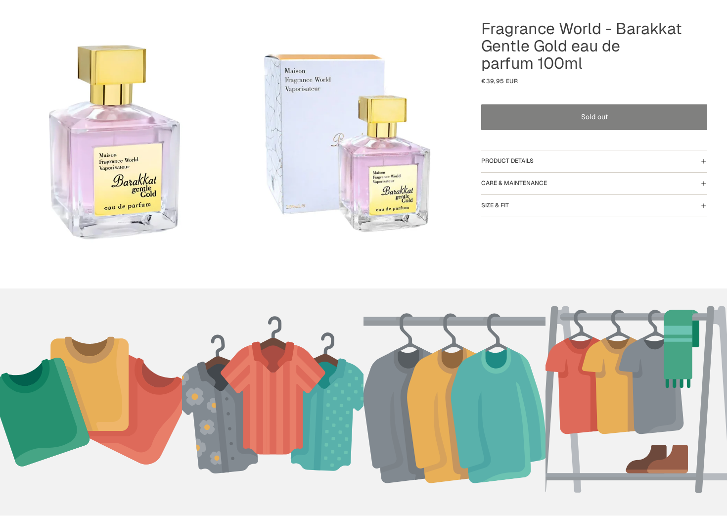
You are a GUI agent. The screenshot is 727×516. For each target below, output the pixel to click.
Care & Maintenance (514, 183)
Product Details (507, 161)
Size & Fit (495, 205)
